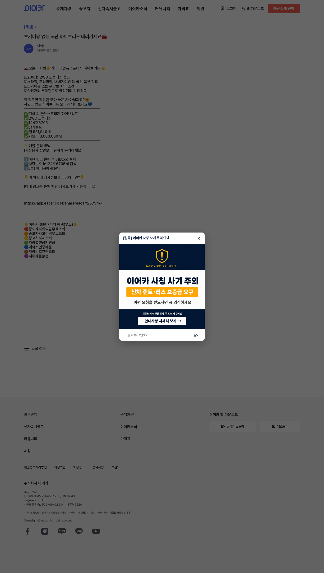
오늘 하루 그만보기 (137, 335)
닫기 (196, 335)
